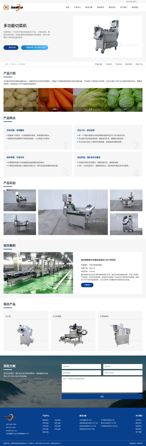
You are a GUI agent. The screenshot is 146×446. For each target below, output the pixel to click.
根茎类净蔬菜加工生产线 (88, 426)
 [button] (141, 2)
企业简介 (139, 420)
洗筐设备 (46, 429)
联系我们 (135, 7)
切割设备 (21, 64)
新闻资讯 (100, 7)
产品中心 (77, 7)
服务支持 (112, 7)
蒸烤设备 (46, 423)
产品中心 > (14, 64)
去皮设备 (57, 420)
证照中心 (32, 443)
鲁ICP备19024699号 (42, 443)
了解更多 (87, 285)
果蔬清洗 (46, 420)
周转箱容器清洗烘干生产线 (88, 423)
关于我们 (123, 7)
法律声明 (139, 443)
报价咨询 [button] (12, 47)
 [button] (141, 224)
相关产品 (139, 64)
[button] (141, 7)
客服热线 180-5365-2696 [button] (35, 47)
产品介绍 (98, 64)
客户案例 (139, 432)
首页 (67, 7)
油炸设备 (57, 423)
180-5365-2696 (131, 1)
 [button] (141, 215)
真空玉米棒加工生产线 (108, 423)
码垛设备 (57, 429)
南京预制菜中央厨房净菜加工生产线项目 (98, 260)
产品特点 (108, 64)
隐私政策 (133, 443)
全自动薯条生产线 (85, 420)
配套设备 (46, 432)
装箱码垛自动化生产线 (87, 429)
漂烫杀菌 (46, 426)
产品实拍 (118, 64)
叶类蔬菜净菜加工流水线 (109, 426)
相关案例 (128, 64)
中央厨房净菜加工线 (107, 420)
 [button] (138, 2)
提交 (102, 397)
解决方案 (89, 7)
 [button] (141, 220)
